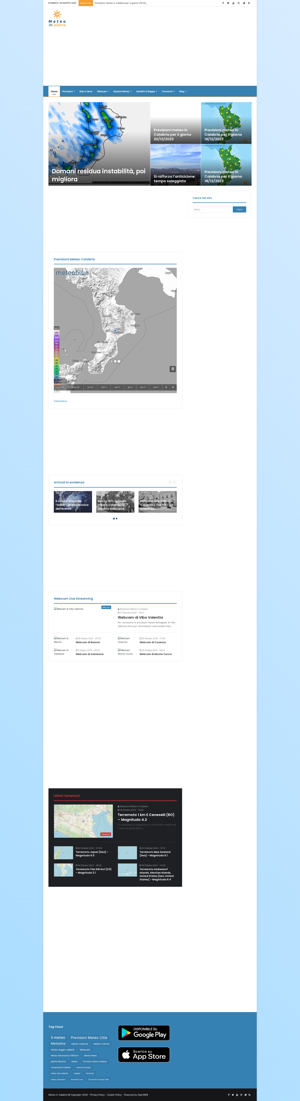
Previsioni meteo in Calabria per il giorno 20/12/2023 (123, 3)
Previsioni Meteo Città (89, 1038)
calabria (77, 1073)
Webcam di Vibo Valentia (140, 617)
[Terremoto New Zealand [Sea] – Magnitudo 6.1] (127, 852)
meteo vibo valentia (59, 1073)
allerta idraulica (58, 1061)
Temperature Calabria (61, 1067)
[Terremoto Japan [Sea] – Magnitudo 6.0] (63, 852)
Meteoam (85, 1049)
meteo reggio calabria (62, 1049)
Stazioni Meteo (121, 91)
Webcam (102, 91)
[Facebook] (223, 3)
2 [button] (116, 518)
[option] (150, 144)
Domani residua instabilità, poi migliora (99, 175)
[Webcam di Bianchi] (63, 640)
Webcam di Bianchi (88, 642)
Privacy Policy (97, 1094)
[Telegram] (243, 3)
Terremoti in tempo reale (98, 1079)
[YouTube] (233, 3)
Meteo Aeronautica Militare (64, 1055)
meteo (74, 1061)
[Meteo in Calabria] (57, 18)
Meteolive (58, 1043)
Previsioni (67, 91)
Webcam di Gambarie (90, 654)
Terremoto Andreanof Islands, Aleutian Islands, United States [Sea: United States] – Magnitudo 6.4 (157, 874)
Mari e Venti (86, 91)
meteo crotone (101, 1043)
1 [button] (114, 519)
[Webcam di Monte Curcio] (127, 652)
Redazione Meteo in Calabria (133, 609)
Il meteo (58, 1037)
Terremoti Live (77, 1079)
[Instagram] (238, 3)
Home (54, 91)
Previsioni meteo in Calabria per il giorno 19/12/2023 (223, 134)
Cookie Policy (114, 1094)
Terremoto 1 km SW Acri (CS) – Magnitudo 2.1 (94, 870)
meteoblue (60, 401)
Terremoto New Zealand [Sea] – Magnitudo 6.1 (155, 853)
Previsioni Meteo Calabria (95, 1061)
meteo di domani (83, 1067)
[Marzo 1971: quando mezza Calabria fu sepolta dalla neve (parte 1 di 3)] (115, 502)
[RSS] (249, 3)
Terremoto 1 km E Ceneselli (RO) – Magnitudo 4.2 (146, 817)
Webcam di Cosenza (153, 642)
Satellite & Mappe (145, 91)
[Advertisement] (150, 58)
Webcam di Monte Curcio (156, 654)
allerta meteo (90, 1055)
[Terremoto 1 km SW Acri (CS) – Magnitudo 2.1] (63, 870)
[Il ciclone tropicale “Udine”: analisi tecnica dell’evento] (73, 502)
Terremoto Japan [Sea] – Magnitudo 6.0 (92, 853)
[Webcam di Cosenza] (127, 640)
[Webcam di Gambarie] (63, 652)
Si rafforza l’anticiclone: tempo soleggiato (174, 178)
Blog (181, 91)
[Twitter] (228, 3)
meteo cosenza (79, 1043)
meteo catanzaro (58, 1079)
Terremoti (167, 91)
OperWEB (143, 1094)
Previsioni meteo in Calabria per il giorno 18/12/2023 (223, 176)
